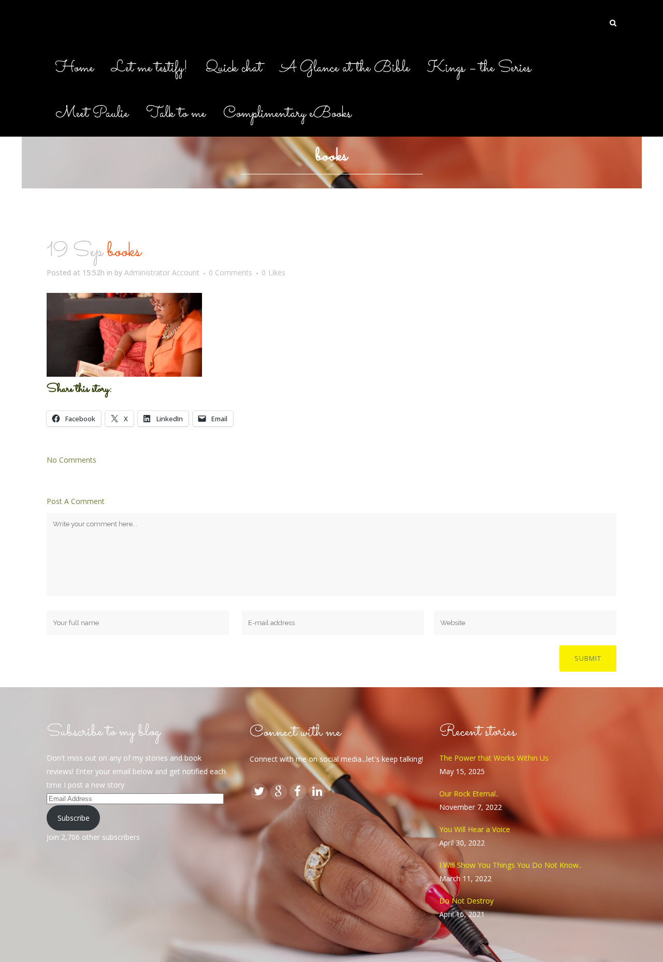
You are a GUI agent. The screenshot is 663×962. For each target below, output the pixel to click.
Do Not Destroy (466, 901)
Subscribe (73, 818)
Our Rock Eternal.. (469, 793)
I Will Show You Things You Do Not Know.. (510, 865)
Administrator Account (161, 272)
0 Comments (230, 272)
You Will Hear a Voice (474, 829)
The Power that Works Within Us (494, 758)
